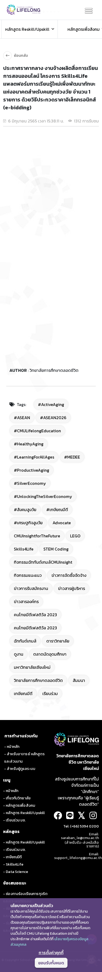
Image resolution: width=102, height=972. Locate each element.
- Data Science (15, 872)
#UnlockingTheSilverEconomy (43, 496)
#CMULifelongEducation (37, 431)
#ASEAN (22, 417)
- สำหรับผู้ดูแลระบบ (19, 769)
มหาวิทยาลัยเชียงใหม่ (32, 667)
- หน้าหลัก (11, 746)
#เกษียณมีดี (57, 509)
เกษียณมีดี (23, 693)
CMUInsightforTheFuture (37, 536)
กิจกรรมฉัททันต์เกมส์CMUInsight (43, 562)
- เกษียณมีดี (12, 857)
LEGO (75, 536)
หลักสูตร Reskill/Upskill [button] (27, 29)
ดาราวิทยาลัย (57, 641)
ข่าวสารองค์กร (26, 601)
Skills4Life (23, 549)
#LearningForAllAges (34, 457)
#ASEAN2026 (53, 417)
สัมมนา (79, 680)
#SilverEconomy (30, 483)
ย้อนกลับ (21, 55)
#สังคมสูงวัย (25, 509)
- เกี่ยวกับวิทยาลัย (17, 798)
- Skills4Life (13, 864)
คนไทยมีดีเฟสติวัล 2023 (35, 614)
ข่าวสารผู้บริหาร (71, 588)
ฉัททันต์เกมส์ (25, 641)
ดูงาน (18, 654)
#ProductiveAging (31, 470)
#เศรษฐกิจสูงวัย (28, 523)
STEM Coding (56, 549)
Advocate (62, 523)
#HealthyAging (28, 444)
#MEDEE (72, 457)
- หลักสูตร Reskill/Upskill (24, 813)
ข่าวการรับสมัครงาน (31, 588)
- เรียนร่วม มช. (14, 820)
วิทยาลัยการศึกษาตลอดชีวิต (38, 680)
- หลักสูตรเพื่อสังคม (19, 805)
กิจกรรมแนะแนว (28, 575)
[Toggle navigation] (89, 11)
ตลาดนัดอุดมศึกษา (49, 654)
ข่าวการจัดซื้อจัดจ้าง (69, 575)
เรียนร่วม (50, 693)
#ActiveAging (51, 404)
